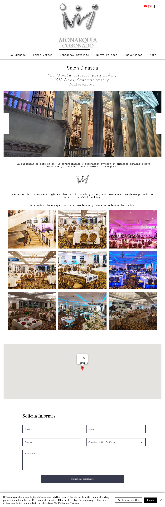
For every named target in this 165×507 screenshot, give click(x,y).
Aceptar (151, 500)
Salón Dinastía (82, 68)
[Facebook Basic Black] (154, 6)
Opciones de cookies (128, 500)
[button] (82, 124)
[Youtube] (145, 6)
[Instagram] (149, 6)
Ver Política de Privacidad (67, 503)
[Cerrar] (161, 500)
